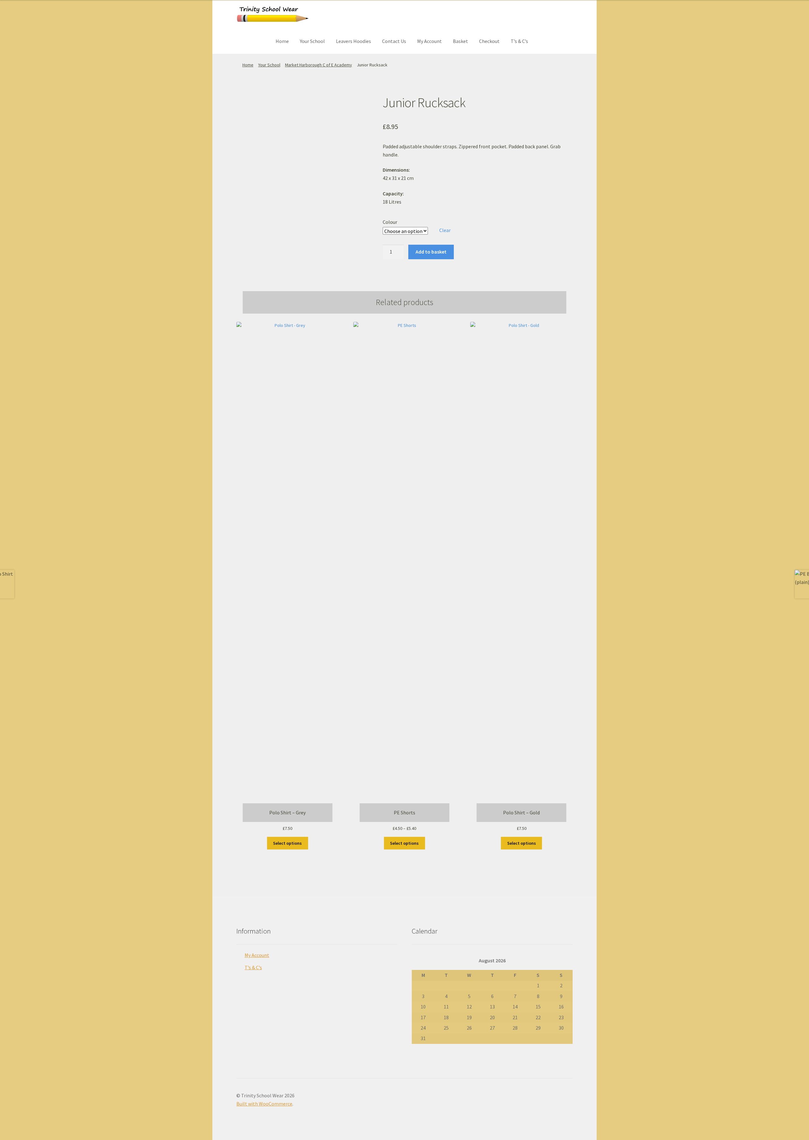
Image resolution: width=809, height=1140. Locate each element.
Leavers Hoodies (353, 41)
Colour (390, 222)
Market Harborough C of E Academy (318, 65)
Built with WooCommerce (264, 1103)
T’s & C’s (519, 41)
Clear (445, 230)
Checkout (489, 41)
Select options (287, 843)
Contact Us (394, 41)
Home (282, 41)
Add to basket (431, 251)
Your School (312, 41)
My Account (429, 41)
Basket (460, 41)
